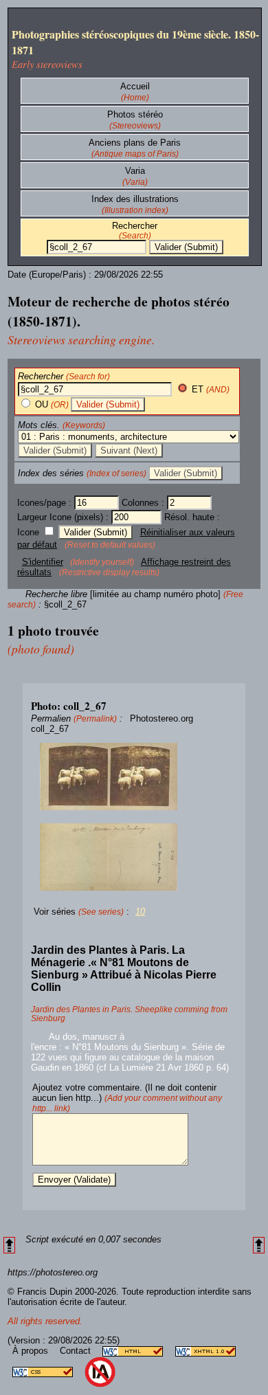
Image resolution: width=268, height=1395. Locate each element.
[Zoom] (134, 777)
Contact (76, 1351)
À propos (31, 1351)
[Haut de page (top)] (9, 1245)
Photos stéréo (135, 114)
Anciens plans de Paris (135, 142)
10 (140, 911)
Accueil (135, 86)
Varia (135, 171)
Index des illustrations (135, 199)
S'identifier (42, 562)
